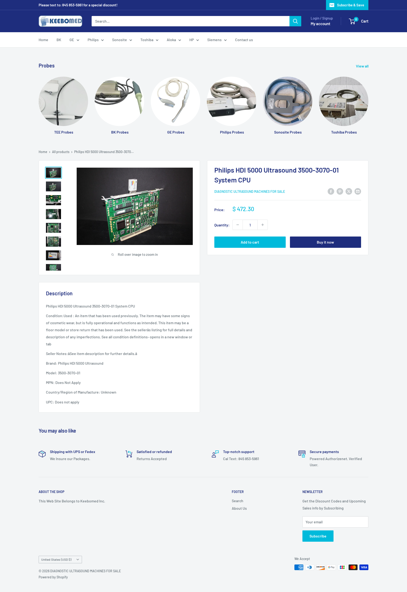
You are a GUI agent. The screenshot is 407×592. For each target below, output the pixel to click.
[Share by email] (357, 191)
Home (43, 39)
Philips (93, 39)
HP (191, 39)
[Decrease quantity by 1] (238, 225)
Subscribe (317, 536)
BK (59, 39)
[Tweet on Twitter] (349, 191)
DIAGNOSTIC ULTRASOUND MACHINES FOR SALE (249, 191)
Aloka (171, 39)
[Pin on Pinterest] (340, 191)
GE (71, 39)
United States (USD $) (56, 559)
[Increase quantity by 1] (263, 225)
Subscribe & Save (350, 5)
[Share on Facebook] (331, 191)
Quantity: (222, 224)
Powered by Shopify (53, 577)
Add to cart (250, 242)
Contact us (244, 39)
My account (320, 23)
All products (60, 152)
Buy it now (325, 242)
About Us (239, 508)
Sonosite (119, 39)
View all (362, 66)
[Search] (295, 21)
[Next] (368, 101)
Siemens (214, 39)
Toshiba (146, 39)
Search (237, 500)
